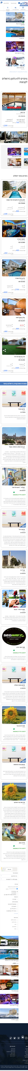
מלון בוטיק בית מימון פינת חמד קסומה (15, 200)
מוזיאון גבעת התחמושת (19, 764)
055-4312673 (22, 321)
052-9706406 (22, 203)
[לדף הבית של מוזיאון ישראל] (14, 406)
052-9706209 (21, 116)
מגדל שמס (17, 1020)
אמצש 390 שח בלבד (17, 167)
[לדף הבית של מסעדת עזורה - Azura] (14, 607)
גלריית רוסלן (22, 843)
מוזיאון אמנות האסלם (19, 685)
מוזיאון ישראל (21, 409)
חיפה (17, 977)
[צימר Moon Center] (9, 1018)
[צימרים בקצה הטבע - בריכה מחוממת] (9, 959)
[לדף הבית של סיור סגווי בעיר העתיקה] (14, 800)
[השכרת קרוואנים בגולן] (9, 945)
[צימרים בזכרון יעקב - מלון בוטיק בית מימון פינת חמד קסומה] (14, 197)
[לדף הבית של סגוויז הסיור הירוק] (14, 645)
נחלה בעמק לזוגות (20, 317)
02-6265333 (23, 573)
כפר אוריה (17, 113)
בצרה (17, 1006)
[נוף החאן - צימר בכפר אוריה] (14, 110)
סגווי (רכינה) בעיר (21, 726)
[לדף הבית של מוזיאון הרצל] (14, 527)
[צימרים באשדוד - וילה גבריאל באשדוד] (14, 276)
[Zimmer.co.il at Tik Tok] (10, 1037)
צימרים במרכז (20, 72)
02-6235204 (23, 612)
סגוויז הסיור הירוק (21, 647)
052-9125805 (22, 242)
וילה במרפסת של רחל (19, 357)
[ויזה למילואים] (9, 874)
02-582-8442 (23, 767)
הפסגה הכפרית (21, 239)
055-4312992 (22, 360)
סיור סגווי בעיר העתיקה (19, 802)
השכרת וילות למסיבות (11, 1051)
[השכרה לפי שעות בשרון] (9, 1004)
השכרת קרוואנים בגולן (14, 947)
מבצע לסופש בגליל (14, 990)
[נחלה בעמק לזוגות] (14, 315)
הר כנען (17, 961)
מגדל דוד (22, 570)
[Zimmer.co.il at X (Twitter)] (14, 1037)
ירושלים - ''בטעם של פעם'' (18, 487)
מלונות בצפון (12, 1056)
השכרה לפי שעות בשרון (16, 156)
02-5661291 (23, 688)
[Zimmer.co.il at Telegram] (18, 1037)
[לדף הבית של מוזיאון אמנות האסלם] (14, 682)
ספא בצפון (13, 1053)
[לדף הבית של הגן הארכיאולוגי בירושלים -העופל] (14, 444)
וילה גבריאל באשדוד (20, 278)
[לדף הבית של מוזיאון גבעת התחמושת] (14, 762)
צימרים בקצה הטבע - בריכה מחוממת (11, 960)
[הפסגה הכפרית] (14, 237)
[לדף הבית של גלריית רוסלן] (14, 840)
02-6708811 (23, 412)
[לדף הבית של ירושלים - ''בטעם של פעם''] (14, 485)
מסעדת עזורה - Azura (19, 609)
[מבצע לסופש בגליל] (9, 989)
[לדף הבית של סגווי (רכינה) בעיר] (14, 723)
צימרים (25, 72)
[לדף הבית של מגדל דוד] (14, 568)
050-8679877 (23, 490)
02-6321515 (23, 532)
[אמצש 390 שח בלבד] (9, 975)
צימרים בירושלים (13, 72)
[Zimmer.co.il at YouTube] (22, 1036)
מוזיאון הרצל (22, 529)
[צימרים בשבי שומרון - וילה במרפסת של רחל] (14, 354)
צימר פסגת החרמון (20, 67)
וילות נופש (13, 1048)
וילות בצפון (13, 1050)
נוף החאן (23, 112)
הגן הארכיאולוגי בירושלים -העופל (17, 447)
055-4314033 (22, 281)
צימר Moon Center (14, 1019)
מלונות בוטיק (12, 1054)
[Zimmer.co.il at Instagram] (26, 1037)
